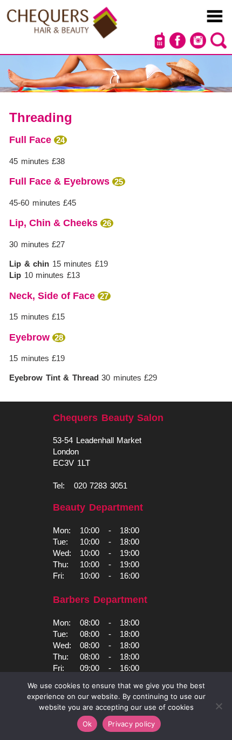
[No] (218, 706)
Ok (87, 723)
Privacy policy (131, 723)
